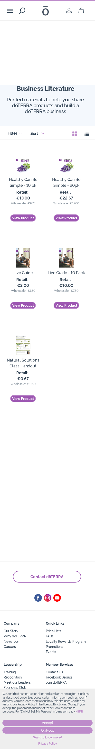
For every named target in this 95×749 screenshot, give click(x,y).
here (79, 711)
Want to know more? (47, 737)
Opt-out (47, 730)
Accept (47, 723)
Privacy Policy (47, 743)
